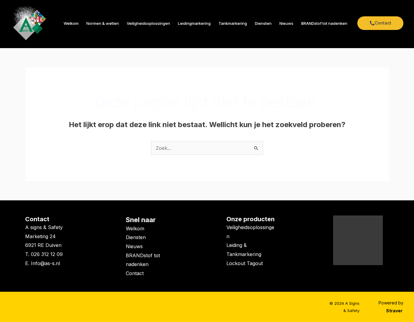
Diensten (263, 23)
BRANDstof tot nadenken (324, 23)
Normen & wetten (102, 23)
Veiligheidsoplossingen (148, 23)
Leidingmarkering (194, 23)
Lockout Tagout (244, 263)
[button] (380, 23)
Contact (37, 219)
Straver (394, 310)
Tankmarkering (233, 23)
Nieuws (286, 23)
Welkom (71, 23)
